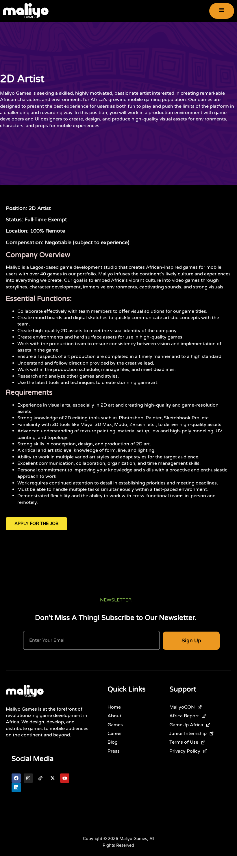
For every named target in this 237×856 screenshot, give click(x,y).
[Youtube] (64, 778)
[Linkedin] (16, 787)
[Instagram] (28, 778)
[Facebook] (16, 778)
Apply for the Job (36, 523)
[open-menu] (221, 11)
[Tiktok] (40, 778)
